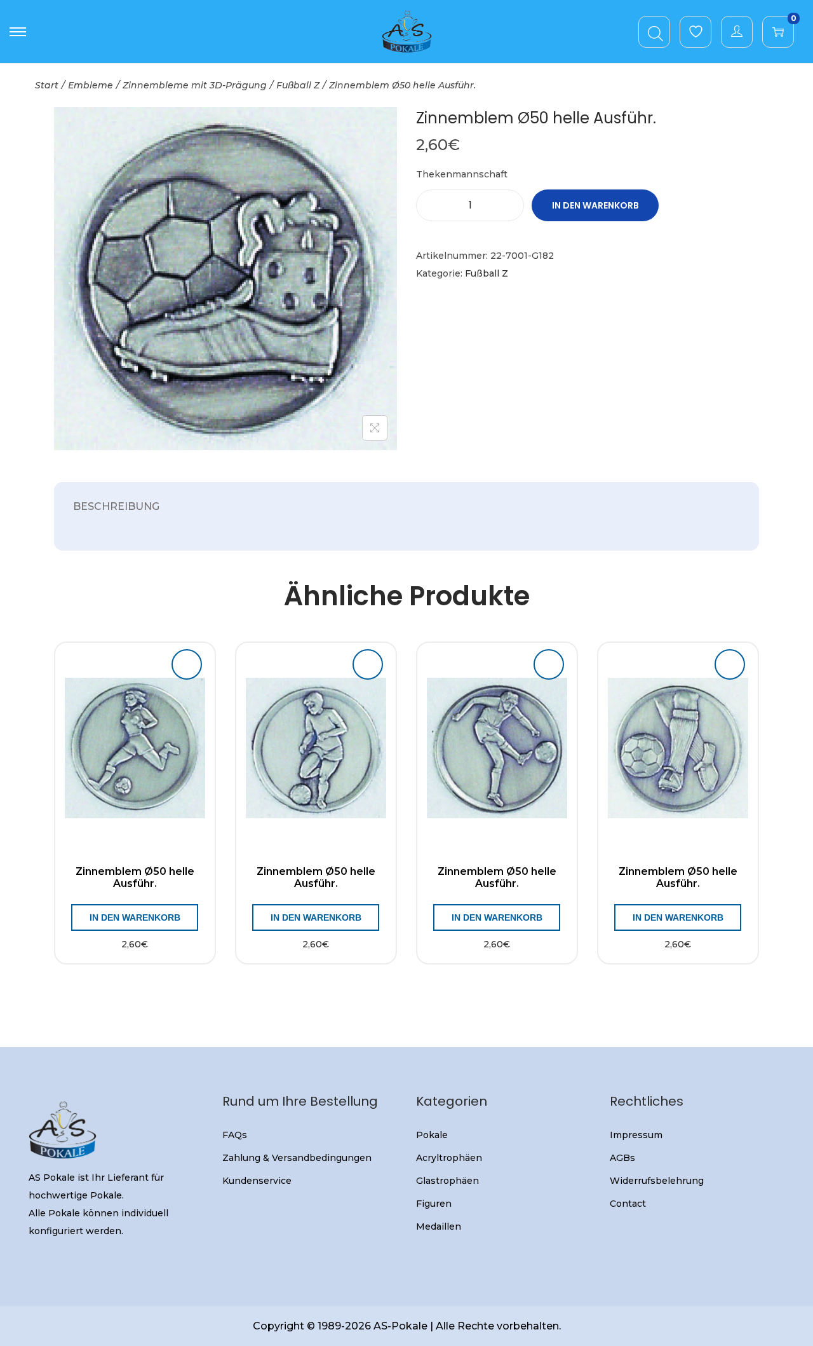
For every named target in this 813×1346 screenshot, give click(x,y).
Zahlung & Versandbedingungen (297, 1158)
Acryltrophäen (449, 1158)
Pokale (432, 1135)
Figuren (434, 1203)
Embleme (90, 85)
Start (46, 85)
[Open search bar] (655, 31)
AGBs (622, 1158)
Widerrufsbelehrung (657, 1180)
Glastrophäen (447, 1180)
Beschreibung (116, 506)
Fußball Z (297, 85)
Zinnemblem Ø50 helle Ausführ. (135, 877)
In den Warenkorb (595, 205)
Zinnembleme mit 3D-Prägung (195, 85)
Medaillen (438, 1226)
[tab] (116, 507)
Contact (628, 1203)
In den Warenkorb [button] (135, 917)
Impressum (636, 1135)
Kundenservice (257, 1180)
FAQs (234, 1135)
